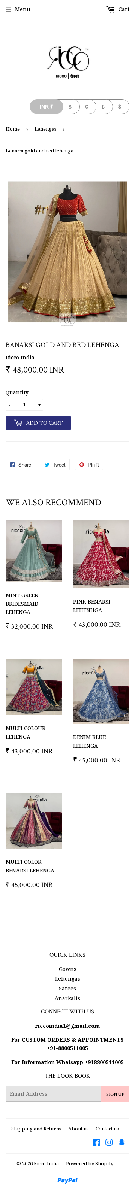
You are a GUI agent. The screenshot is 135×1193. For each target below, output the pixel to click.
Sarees (67, 989)
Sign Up (115, 1094)
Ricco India (46, 1163)
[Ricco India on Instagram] (109, 1144)
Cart (123, 9)
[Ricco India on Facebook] (96, 1144)
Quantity (17, 392)
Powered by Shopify (89, 1163)
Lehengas (45, 129)
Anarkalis (67, 998)
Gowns (67, 969)
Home (13, 129)
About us (78, 1129)
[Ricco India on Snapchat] (122, 1144)
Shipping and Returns (36, 1129)
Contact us (107, 1129)
